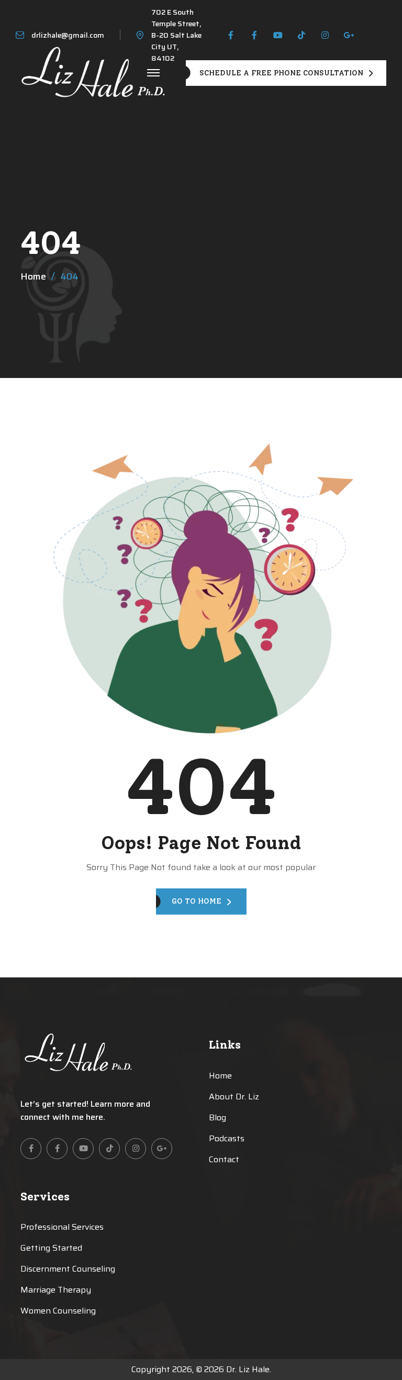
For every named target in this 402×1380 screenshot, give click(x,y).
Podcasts (226, 1138)
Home (33, 276)
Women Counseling (58, 1310)
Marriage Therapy (55, 1289)
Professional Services (62, 1226)
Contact (224, 1159)
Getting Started (51, 1247)
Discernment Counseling (67, 1268)
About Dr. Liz (234, 1096)
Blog (217, 1117)
